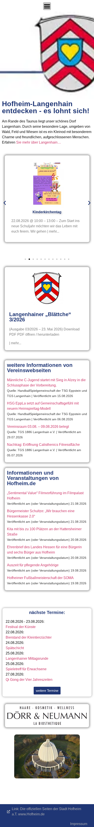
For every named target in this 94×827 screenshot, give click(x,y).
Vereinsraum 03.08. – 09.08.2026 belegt (38, 426)
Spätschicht (15, 648)
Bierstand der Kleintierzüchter (29, 637)
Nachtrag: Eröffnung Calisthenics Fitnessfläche (43, 444)
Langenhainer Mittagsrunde (27, 658)
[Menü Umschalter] (47, 6)
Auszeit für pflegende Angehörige (33, 565)
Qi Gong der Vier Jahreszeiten (29, 679)
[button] (4, 203)
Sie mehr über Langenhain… (38, 142)
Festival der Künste (21, 627)
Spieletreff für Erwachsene (26, 669)
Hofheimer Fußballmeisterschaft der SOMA (40, 578)
